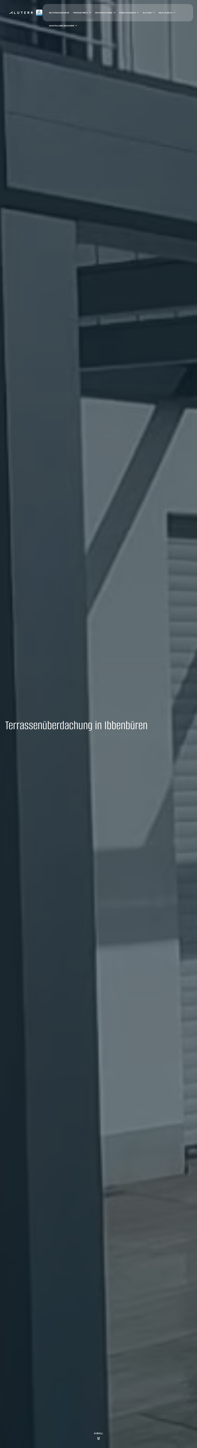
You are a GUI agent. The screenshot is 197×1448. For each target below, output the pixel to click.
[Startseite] (26, 12)
